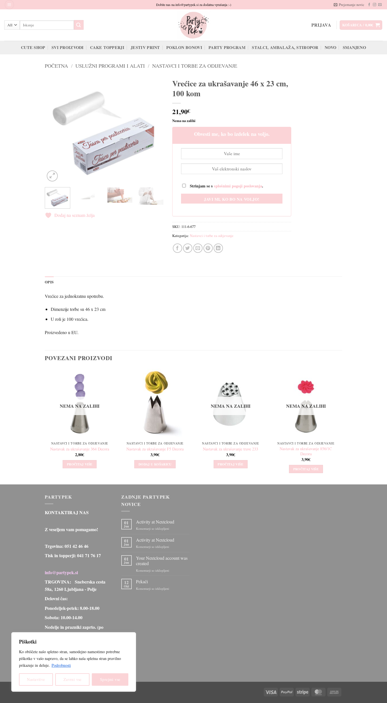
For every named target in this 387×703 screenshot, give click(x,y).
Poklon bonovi (184, 47)
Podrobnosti (61, 665)
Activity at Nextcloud (155, 521)
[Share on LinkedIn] (218, 248)
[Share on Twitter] (187, 248)
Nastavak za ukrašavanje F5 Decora (155, 449)
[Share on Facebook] (177, 248)
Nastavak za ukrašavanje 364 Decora (79, 449)
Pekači (142, 581)
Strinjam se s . (226, 186)
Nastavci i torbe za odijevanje (194, 65)
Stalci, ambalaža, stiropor (285, 47)
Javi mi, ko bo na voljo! (231, 199)
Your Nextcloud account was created (162, 560)
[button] (9, 4)
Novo (330, 47)
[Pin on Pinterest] (208, 248)
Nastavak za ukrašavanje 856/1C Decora (306, 451)
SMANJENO (354, 47)
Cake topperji (107, 47)
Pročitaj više (80, 464)
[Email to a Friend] (198, 248)
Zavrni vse (72, 679)
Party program (227, 47)
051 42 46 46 (76, 546)
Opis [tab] (49, 282)
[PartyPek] (193, 25)
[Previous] (54, 129)
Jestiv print (145, 47)
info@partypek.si (61, 572)
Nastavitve (36, 679)
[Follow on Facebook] (369, 5)
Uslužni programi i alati (110, 65)
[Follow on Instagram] (374, 5)
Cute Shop (33, 47)
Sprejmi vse (110, 679)
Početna (56, 65)
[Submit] (79, 25)
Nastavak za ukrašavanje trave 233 (230, 449)
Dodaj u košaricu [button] (155, 464)
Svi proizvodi (68, 47)
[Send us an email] (380, 5)
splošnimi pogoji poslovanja (238, 186)
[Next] (154, 129)
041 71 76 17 (89, 555)
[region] (73, 662)
